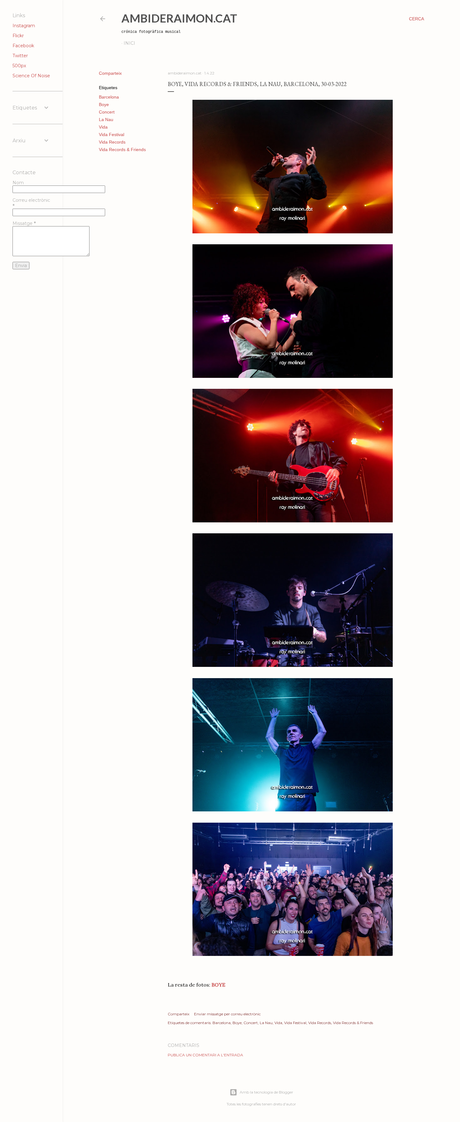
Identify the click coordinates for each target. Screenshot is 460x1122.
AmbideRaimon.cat (179, 18)
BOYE (218, 985)
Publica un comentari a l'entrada (205, 1055)
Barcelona (109, 96)
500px (19, 66)
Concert (107, 111)
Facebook (23, 45)
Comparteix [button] (110, 73)
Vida (103, 126)
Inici (129, 43)
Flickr (18, 35)
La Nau (106, 119)
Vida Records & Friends (122, 149)
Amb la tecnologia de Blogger (266, 1092)
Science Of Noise (31, 76)
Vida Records (112, 142)
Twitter (20, 55)
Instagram (24, 25)
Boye (104, 104)
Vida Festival (111, 134)
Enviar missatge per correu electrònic (227, 1014)
